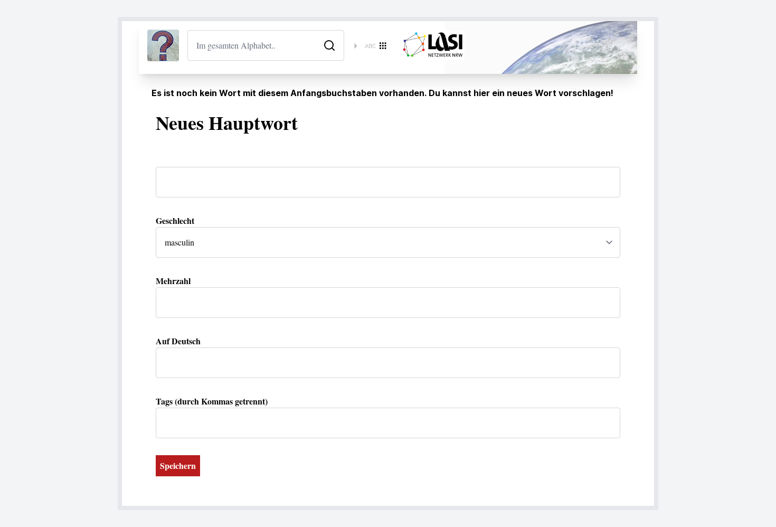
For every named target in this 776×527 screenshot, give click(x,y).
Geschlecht (175, 220)
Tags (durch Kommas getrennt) (212, 401)
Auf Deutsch (178, 341)
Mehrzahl (173, 281)
